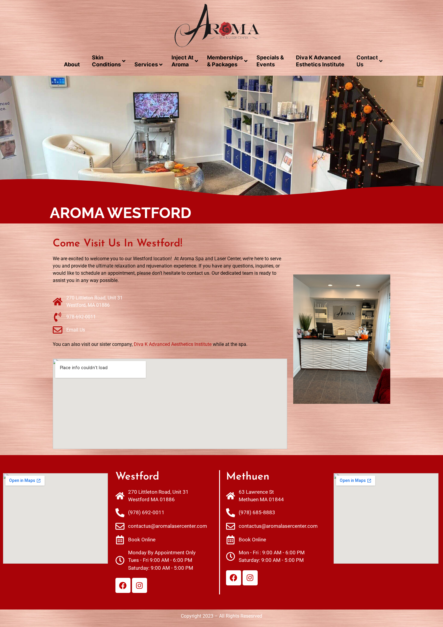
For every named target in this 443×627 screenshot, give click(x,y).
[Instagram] (139, 585)
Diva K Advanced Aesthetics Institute (173, 344)
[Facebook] (122, 585)
